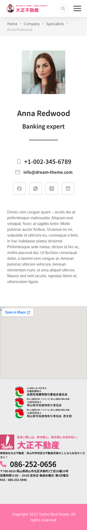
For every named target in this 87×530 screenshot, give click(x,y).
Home (12, 23)
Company (32, 23)
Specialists (55, 23)
